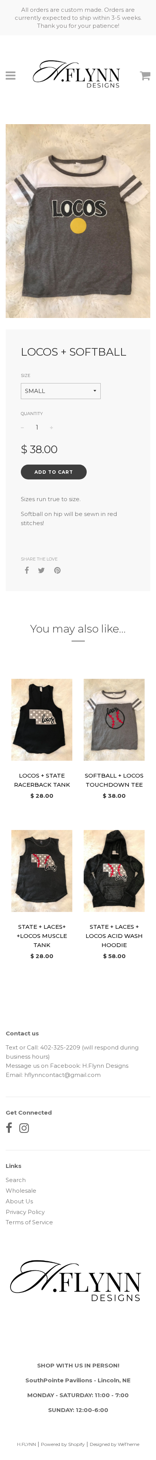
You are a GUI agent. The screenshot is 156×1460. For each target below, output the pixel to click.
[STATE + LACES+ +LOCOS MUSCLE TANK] (41, 870)
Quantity (32, 413)
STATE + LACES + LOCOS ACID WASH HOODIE (114, 936)
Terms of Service (29, 1222)
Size (25, 375)
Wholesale (21, 1190)
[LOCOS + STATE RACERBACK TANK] (41, 719)
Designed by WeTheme (114, 1444)
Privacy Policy (25, 1212)
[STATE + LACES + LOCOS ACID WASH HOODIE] (114, 870)
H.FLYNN (26, 1444)
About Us (19, 1201)
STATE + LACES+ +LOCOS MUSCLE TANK (42, 936)
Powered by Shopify (63, 1444)
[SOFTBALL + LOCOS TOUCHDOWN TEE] (114, 719)
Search (16, 1180)
